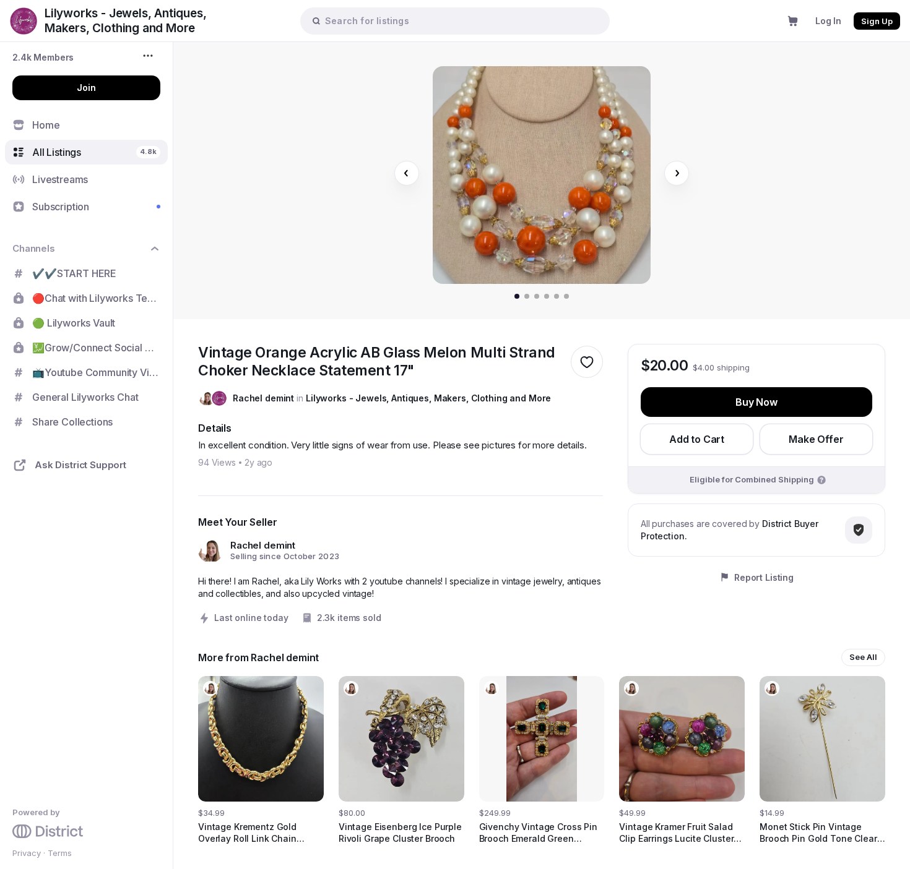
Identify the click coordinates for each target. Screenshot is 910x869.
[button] (43, 57)
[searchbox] (461, 21)
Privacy (26, 853)
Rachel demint (263, 398)
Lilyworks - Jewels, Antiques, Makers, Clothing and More (428, 398)
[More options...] (149, 55)
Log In (828, 20)
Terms (60, 853)
